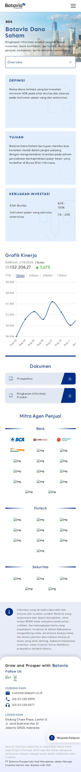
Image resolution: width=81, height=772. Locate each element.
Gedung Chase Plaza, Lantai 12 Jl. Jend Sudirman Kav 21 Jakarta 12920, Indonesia (26, 723)
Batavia (60, 665)
